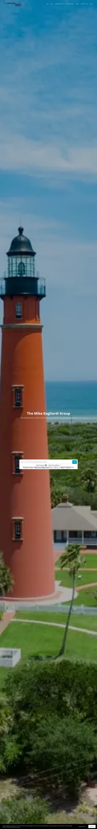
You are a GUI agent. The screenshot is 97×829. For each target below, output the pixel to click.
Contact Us (84, 4)
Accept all (92, 826)
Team (77, 4)
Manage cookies (82, 826)
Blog (91, 4)
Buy (47, 4)
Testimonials (69, 4)
